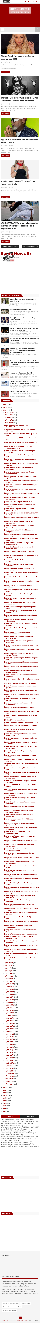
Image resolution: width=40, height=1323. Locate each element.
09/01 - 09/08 (9, 994)
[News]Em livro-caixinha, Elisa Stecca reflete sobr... (21, 769)
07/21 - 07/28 (9, 1010)
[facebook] (26, 1)
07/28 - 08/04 (10, 1008)
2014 (5, 1111)
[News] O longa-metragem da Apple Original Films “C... (20, 658)
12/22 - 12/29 (9, 415)
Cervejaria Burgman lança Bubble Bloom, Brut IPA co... (21, 909)
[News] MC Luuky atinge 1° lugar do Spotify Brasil (20, 607)
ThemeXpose (12, 1321)
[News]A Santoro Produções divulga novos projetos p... (20, 901)
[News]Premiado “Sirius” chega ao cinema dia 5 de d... (21, 858)
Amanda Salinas (33, 1321)
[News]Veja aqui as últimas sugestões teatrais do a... (21, 582)
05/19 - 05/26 (9, 1034)
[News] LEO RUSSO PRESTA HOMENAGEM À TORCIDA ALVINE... (19, 730)
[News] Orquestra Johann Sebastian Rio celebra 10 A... (19, 854)
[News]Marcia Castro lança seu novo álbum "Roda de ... (20, 616)
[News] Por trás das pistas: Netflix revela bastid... (19, 708)
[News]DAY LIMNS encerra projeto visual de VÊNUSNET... (20, 781)
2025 (5, 407)
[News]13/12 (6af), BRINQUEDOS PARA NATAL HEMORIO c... (20, 612)
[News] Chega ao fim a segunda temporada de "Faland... (21, 650)
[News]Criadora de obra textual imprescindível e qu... (16, 849)
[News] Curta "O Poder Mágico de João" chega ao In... (21, 695)
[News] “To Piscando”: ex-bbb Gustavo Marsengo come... (18, 811)
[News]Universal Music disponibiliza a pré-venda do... (20, 451)
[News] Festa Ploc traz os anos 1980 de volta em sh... (20, 716)
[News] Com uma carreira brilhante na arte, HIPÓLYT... (20, 930)
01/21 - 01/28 (9, 1079)
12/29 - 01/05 (9, 412)
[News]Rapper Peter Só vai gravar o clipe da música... (20, 739)
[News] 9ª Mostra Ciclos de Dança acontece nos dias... (20, 875)
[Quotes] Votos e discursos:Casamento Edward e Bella (23, 300)
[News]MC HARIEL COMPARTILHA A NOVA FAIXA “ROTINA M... (20, 498)
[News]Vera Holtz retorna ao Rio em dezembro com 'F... (21, 577)
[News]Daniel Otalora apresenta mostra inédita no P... (19, 620)
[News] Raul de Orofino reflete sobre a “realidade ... (18, 468)
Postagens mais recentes (10, 246)
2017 (4, 1103)
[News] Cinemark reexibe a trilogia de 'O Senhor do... (19, 569)
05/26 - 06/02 (10, 1031)
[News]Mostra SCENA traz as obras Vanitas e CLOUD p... (20, 913)
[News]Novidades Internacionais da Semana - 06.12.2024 (21, 481)
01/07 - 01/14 (9, 1084)
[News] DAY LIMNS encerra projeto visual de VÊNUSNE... (20, 599)
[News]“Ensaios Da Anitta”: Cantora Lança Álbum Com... (20, 490)
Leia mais (5, 72)
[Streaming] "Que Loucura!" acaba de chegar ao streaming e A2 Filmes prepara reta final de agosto (23, 350)
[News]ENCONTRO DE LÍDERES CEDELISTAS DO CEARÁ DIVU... (20, 747)
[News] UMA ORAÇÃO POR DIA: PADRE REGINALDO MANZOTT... (21, 828)
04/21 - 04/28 (9, 1045)
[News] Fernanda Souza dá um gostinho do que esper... (20, 687)
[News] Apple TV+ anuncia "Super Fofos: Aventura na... (19, 637)
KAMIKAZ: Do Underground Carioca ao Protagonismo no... (18, 447)
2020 (5, 1095)
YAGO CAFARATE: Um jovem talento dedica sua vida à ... (21, 443)
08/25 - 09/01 (9, 997)
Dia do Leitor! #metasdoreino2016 (21, 373)
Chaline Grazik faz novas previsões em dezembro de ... (18, 426)
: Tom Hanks (17, 1307)
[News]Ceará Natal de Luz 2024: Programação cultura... (21, 922)
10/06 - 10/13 (9, 981)
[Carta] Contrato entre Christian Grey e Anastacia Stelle (23, 319)
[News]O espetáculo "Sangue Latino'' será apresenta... (20, 777)
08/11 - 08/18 (9, 1002)
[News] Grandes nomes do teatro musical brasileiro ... (19, 803)
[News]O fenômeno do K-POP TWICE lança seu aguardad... (21, 485)
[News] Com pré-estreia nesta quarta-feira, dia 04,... (20, 866)
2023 (5, 1087)
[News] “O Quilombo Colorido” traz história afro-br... (20, 699)
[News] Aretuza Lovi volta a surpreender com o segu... (21, 556)
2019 (4, 1098)
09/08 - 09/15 (9, 992)
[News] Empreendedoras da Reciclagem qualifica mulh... (19, 824)
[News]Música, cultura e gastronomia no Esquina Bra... (19, 871)
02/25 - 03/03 (10, 1066)
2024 (5, 410)
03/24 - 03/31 (9, 1055)
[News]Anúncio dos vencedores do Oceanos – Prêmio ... (21, 841)
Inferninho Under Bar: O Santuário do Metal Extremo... (20, 430)
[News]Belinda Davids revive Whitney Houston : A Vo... (21, 680)
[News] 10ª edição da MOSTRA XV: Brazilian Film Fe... (21, 712)
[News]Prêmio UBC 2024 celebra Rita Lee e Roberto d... (20, 905)
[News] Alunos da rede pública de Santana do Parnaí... (21, 663)
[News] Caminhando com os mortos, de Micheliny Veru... (19, 548)
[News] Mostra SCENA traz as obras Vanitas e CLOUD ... (21, 892)
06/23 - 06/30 (10, 1021)
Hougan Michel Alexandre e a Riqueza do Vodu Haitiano (21, 764)
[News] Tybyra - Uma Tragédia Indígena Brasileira (19, 586)
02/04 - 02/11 (9, 1074)
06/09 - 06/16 (9, 1026)
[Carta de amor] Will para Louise (20, 309)
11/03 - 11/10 (9, 971)
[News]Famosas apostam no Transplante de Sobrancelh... (20, 794)
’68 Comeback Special (9, 1310)
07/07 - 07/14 (9, 1016)
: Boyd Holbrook (7, 1307)
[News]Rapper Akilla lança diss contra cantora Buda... (21, 888)
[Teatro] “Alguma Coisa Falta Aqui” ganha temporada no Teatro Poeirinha (24, 382)
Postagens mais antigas (30, 246)
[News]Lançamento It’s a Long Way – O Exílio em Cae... (20, 726)
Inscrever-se (29, 1116)
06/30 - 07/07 (10, 1018)
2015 (4, 1109)
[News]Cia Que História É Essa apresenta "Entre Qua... (19, 641)
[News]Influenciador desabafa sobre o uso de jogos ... (21, 954)
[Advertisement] (13, 279)
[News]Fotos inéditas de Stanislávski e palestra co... (18, 815)
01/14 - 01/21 (9, 1081)
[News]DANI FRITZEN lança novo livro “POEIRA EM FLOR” (20, 786)
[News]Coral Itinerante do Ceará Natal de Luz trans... (21, 646)
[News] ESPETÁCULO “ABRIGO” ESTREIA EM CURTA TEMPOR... (19, 837)
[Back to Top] (20, 1318)
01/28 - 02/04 (9, 1076)
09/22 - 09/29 (10, 987)
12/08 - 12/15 (9, 420)
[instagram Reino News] (34, 1)
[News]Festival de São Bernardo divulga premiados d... (19, 926)
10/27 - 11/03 (9, 973)
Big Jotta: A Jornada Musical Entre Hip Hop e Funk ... (20, 434)
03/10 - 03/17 (9, 1060)
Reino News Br (16, 253)
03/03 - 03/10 (9, 1063)
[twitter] (28, 1)
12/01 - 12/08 (9, 423)
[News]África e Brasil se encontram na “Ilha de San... (21, 518)
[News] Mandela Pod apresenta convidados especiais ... (20, 675)
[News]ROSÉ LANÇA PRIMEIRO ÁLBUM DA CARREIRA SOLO (18, 522)
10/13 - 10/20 (9, 979)
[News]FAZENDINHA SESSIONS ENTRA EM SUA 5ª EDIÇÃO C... (21, 514)
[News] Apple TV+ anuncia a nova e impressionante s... (17, 633)
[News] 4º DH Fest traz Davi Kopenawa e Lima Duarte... (21, 464)
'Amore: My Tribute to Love (11, 1303)
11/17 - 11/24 (9, 965)
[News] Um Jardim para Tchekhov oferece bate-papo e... (20, 734)
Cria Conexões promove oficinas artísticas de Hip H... (21, 590)
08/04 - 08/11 (9, 1005)
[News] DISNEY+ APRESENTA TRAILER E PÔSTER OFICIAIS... (20, 691)
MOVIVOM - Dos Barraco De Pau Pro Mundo (20, 683)
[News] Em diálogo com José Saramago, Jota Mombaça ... (21, 941)
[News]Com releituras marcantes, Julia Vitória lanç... (21, 773)
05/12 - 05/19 (9, 1037)
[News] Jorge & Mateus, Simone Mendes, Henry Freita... (19, 862)
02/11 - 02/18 (9, 1071)
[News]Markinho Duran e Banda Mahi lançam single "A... (21, 539)
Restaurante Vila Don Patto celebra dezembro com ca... (21, 560)
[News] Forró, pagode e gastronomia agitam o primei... (21, 494)
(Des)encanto (25, 1303)
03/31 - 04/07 (9, 1053)
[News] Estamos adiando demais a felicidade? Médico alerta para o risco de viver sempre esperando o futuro (19, 1283)
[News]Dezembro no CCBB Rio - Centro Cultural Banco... (18, 937)
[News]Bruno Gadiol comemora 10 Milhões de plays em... (21, 667)
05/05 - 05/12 (9, 1039)
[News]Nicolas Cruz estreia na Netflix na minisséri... (19, 807)
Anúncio (10, 1116)
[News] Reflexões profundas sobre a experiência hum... (17, 832)
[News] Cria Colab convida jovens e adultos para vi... (20, 798)
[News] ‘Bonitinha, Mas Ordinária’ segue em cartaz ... (20, 884)
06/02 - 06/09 (10, 1029)
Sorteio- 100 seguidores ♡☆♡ (19, 392)
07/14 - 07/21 (9, 1013)
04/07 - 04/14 (10, 1050)
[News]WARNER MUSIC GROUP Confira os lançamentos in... (19, 473)
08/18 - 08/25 (9, 1000)
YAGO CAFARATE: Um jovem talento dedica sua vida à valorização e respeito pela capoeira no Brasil (19, 226)
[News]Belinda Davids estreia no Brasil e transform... (19, 552)
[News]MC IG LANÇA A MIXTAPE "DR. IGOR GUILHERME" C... (19, 509)
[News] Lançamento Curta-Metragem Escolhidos (18, 565)
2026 (5, 405)
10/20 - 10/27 (9, 976)
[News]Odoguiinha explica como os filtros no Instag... (21, 946)
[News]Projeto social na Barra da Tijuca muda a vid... (21, 918)
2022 (5, 1090)
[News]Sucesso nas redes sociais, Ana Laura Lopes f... (20, 477)
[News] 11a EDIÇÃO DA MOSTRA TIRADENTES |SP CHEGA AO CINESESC (24, 329)
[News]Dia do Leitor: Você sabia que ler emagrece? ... (18, 531)
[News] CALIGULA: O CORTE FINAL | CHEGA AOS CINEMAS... (20, 624)
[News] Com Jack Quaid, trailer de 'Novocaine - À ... (21, 573)
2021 (4, 1093)
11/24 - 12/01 (9, 963)
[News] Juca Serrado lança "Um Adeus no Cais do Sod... (21, 879)
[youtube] (31, 1)
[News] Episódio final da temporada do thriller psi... (21, 629)
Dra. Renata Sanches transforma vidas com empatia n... (20, 790)
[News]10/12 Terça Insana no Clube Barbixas (20, 934)
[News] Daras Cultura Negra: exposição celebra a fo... (19, 752)
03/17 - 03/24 (9, 1058)
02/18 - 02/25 (9, 1068)
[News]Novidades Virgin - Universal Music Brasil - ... (19, 505)
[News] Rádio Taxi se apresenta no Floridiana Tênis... (21, 958)
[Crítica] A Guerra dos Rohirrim (15, 720)
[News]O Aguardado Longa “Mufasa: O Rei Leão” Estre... (19, 896)
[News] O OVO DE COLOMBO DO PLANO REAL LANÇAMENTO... (20, 460)
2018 (4, 1101)
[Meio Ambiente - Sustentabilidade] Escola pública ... (20, 594)
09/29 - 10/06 (9, 984)
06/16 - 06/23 (9, 1023)
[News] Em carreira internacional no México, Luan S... (20, 760)
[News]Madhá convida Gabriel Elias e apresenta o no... (18, 671)
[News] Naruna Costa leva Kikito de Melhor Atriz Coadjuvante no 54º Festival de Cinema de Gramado (24, 363)
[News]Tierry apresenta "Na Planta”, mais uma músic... (20, 603)
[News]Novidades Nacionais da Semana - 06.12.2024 (19, 526)
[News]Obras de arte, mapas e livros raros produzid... (20, 756)
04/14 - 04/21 (9, 1047)
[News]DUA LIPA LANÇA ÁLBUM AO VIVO (18, 502)
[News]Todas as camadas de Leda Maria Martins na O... (19, 845)
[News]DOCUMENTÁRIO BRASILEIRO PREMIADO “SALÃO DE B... (20, 743)
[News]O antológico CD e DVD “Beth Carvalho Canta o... (21, 950)
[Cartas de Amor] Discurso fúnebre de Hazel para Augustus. (24, 339)
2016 (4, 1106)
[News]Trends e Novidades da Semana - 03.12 (21, 723)
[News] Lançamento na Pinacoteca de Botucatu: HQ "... (18, 704)
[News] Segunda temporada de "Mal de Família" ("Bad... (18, 654)
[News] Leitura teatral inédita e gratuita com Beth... (21, 456)
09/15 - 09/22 (9, 989)
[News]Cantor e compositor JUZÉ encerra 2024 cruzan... (19, 820)
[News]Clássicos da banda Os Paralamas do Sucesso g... (20, 535)
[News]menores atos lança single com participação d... (18, 543)
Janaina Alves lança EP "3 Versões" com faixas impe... (21, 439)
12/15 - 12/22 (9, 418)
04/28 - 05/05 (10, 1042)
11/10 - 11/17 (8, 968)
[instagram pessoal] (36, 1)
